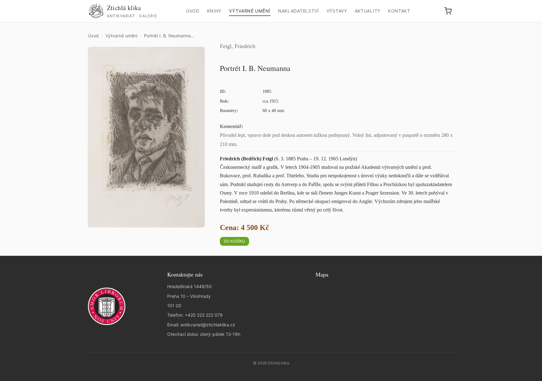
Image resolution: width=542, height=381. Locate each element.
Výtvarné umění (249, 10)
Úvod (192, 10)
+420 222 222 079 (204, 315)
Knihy (214, 10)
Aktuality (367, 10)
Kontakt (399, 10)
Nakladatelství (298, 10)
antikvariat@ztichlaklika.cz (207, 324)
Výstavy (337, 10)
